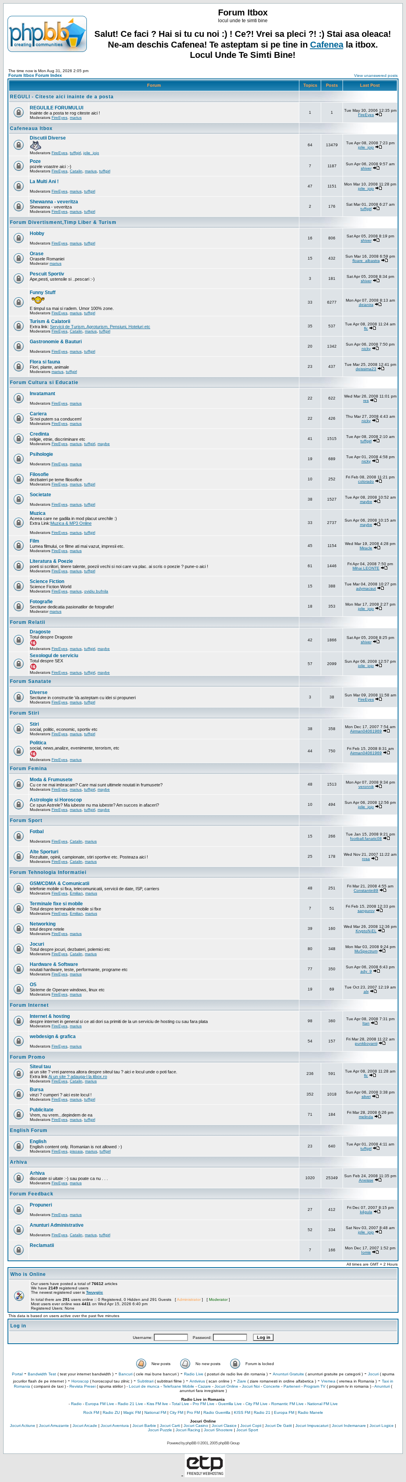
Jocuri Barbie (144, 1425)
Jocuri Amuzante (54, 1425)
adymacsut (366, 588)
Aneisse (366, 1180)
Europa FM (284, 1412)
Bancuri (125, 1374)
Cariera (38, 414)
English (38, 1141)
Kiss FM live (157, 1404)
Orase (37, 253)
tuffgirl (75, 153)
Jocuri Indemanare (349, 1425)
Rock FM (91, 1412)
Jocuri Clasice (224, 1425)
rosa (366, 859)
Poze (35, 161)
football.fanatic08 (366, 838)
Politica (38, 743)
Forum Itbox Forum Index (35, 75)
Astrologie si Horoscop (56, 800)
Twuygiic (94, 1292)
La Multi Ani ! (44, 181)
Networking (43, 924)
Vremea (328, 1381)
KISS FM (242, 1412)
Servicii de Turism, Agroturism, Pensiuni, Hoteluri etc (100, 326)
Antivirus (197, 1381)
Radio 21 (262, 1412)
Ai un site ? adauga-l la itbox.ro (77, 1076)
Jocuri (37, 944)
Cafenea (326, 45)
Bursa (37, 1089)
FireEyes (59, 117)
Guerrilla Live (230, 1404)
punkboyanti (366, 1043)
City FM (176, 1412)
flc (366, 328)
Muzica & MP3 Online (71, 523)
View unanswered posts (376, 75)
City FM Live (256, 1404)
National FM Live (322, 1404)
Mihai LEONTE (365, 568)
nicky (366, 348)
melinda (366, 1117)
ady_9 (366, 971)
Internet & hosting (50, 1016)
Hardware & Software (54, 964)
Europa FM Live (99, 1404)
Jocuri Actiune (22, 1425)
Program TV (315, 1386)
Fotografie (41, 601)
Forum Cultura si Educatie (44, 382)
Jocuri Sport (247, 1430)
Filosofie (39, 474)
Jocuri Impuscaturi (311, 1425)
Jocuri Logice (382, 1425)
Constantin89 (366, 890)
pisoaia (76, 1151)
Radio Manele (310, 1412)
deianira (366, 304)
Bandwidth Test (42, 1374)
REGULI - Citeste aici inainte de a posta (62, 96)
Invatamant (42, 393)
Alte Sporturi (44, 852)
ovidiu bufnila (96, 591)
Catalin (76, 171)
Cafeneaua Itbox (31, 128)
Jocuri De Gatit (278, 1425)
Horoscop (80, 1381)
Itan (366, 1023)
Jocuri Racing (188, 1430)
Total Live (180, 1404)
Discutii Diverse (48, 138)
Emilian (76, 893)
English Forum (29, 1130)
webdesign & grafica (53, 1036)
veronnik (366, 786)
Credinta (39, 434)
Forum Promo (27, 1057)
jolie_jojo (91, 153)
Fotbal (37, 831)
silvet (366, 1096)
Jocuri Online (226, 1386)
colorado (366, 481)
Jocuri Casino (196, 1425)
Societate (40, 494)
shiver (366, 168)
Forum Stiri (24, 713)
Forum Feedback (32, 1194)
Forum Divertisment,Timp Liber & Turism (63, 222)
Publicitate (42, 1110)
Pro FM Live (203, 1404)
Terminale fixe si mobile (56, 903)
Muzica (38, 513)
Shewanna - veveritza (54, 202)
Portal (17, 1374)
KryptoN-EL (366, 931)
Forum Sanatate (31, 681)
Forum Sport (26, 820)
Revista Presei (82, 1386)
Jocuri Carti (170, 1425)
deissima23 (366, 369)
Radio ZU (111, 1412)
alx (366, 991)
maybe (104, 444)
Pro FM (193, 1412)
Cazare (204, 1386)
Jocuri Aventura (115, 1425)
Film (34, 541)
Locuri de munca (144, 1386)
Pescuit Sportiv (47, 274)
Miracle (366, 548)
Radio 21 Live (130, 1404)
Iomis (366, 1252)
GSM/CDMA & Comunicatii (59, 883)
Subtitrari (145, 1381)
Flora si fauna (45, 362)
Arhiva (18, 1162)
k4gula (366, 1212)
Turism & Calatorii (50, 321)
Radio (76, 1404)
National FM (155, 1412)
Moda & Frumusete (51, 779)
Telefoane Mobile (178, 1386)
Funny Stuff (43, 292)
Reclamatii (42, 1245)
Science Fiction (47, 581)
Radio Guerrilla (216, 1412)
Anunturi (382, 1386)
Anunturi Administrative (57, 1225)
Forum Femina (28, 768)
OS (33, 984)
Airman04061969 (366, 731)
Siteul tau (40, 1066)
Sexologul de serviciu (54, 655)
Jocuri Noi (251, 1386)
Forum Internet (29, 1005)
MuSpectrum (365, 951)
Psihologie (41, 454)
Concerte (271, 1386)
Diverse (39, 692)
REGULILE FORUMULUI (56, 108)
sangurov (366, 910)
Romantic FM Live (287, 1404)
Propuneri (41, 1205)
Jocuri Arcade (85, 1425)
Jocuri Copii (250, 1425)
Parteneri (291, 1386)
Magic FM (132, 1412)
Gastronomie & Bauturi (56, 341)
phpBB (191, 1443)
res (366, 400)
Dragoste (40, 632)
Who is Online (28, 1274)
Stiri (34, 724)
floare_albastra (366, 260)
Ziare (241, 1381)
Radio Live (193, 1374)
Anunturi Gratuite (288, 1374)
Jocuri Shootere (218, 1430)
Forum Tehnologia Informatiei (48, 872)
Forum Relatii (27, 622)
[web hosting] (205, 1475)
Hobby (37, 233)
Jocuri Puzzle (160, 1430)
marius (76, 117)
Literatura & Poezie (51, 561)
